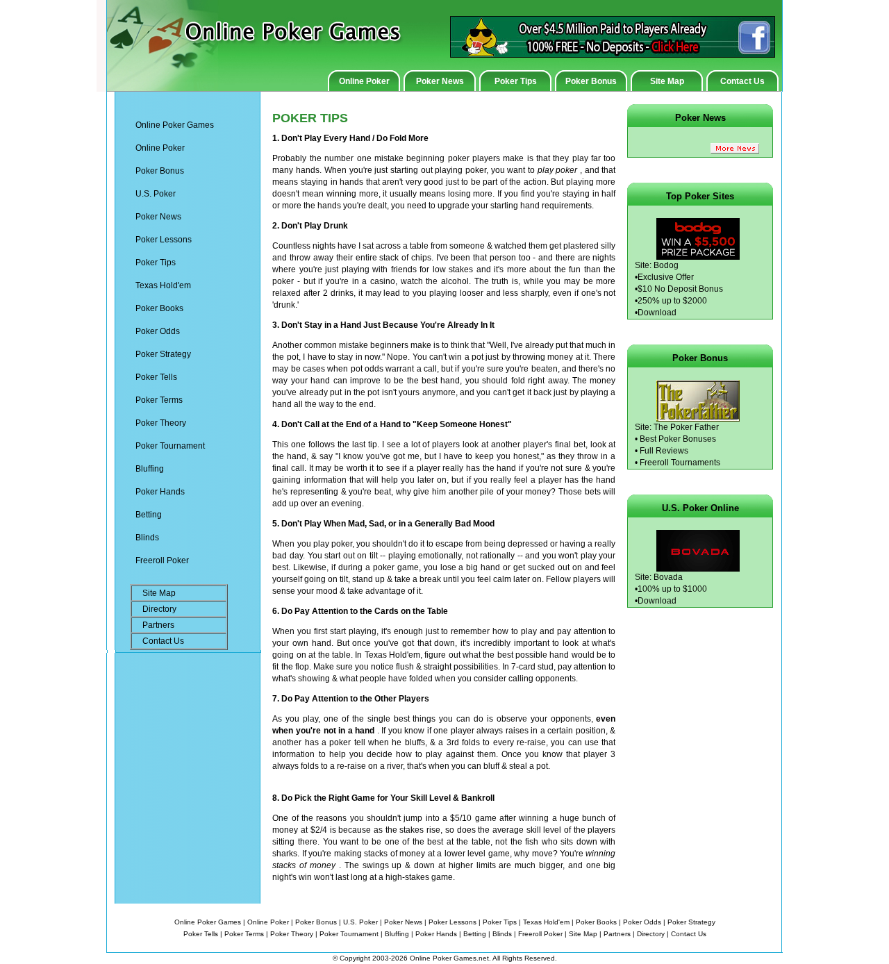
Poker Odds (157, 331)
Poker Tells (156, 377)
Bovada (668, 577)
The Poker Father (686, 427)
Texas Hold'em (163, 285)
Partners (158, 625)
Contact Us (742, 81)
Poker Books (159, 308)
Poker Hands (160, 492)
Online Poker (364, 81)
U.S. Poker (155, 194)
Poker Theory (160, 423)
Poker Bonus (591, 81)
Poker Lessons (163, 239)
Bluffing (149, 469)
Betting (148, 515)
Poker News (440, 81)
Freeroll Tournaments (680, 462)
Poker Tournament (170, 446)
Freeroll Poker (162, 560)
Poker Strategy (163, 354)
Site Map (667, 81)
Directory (159, 609)
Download (657, 312)
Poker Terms (159, 400)
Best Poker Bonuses (678, 439)
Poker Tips (516, 81)
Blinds (147, 537)
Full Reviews (664, 451)
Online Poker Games (174, 125)
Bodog (666, 265)
